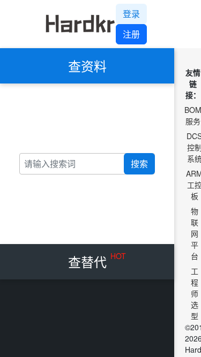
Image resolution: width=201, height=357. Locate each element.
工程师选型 (194, 293)
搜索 (139, 163)
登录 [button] (131, 13)
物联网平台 (194, 233)
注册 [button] (131, 34)
